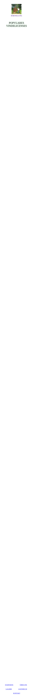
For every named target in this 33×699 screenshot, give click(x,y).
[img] (16, 9)
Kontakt (16, 693)
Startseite (9, 685)
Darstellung (16, 15)
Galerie (9, 689)
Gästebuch (22, 689)
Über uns (23, 685)
